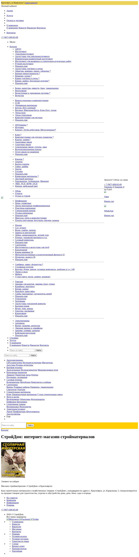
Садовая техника (14, 380)
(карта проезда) (31, 3)
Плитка (34, 375)
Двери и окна (21, 272)
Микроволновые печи (48, 370)
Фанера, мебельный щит (26, 186)
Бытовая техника (14, 367)
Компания (11, 500)
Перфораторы (19, 411)
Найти (38, 350)
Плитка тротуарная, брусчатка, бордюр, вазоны (37, 220)
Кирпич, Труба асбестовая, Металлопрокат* (35, 130)
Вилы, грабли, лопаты (25, 230)
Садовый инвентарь (24, 240)
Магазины (16, 529)
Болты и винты (22, 164)
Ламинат (11, 375)
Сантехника (20, 245)
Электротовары (22, 321)
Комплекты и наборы (41, 382)
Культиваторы (13, 382)
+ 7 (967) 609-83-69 (113, 184)
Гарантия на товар (20, 541)
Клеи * (18, 135)
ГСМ (17, 103)
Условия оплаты (19, 536)
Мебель (18, 274)
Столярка (14, 338)
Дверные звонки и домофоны (28, 328)
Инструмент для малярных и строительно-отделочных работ (43, 61)
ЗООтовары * (21, 125)
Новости (22, 28)
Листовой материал (24, 179)
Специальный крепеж (25, 210)
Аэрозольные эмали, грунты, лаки (31, 147)
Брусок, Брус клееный (25, 108)
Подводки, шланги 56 (25, 257)
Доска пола (20, 113)
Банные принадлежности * (27, 73)
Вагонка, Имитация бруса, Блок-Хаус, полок (35, 110)
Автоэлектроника (15, 360)
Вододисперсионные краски (28, 149)
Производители (19, 548)
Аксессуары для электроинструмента (32, 56)
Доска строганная (23, 115)
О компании (12, 25)
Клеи (9, 394)
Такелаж (19, 281)
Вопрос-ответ (18, 546)
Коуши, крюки (22, 289)
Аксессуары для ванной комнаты (30, 303)
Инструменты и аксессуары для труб (32, 247)
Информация (13, 503)
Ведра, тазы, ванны (24, 308)
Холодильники (13, 370)
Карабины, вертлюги (25, 286)
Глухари (19, 171)
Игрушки (19, 127)
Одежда (18, 193)
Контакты (41, 28)
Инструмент (20, 51)
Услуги (10, 15)
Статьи (15, 544)
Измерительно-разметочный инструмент (34, 59)
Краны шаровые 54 (24, 252)
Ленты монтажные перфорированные (32, 206)
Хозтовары (20, 301)
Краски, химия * (22, 139)
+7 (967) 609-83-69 (9, 37)
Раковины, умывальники (41, 387)
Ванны (10, 387)
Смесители (12, 389)
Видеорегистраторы (32, 362)
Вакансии (31, 28)
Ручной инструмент (24, 64)
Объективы (25, 399)
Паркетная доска (23, 375)
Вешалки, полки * (23, 76)
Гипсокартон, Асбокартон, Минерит (32, 181)
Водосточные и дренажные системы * (32, 93)
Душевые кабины (21, 387)
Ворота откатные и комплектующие (31, 100)
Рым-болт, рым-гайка (25, 291)
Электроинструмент (24, 54)
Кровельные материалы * (27, 176)
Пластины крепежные (25, 208)
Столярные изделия (24, 267)
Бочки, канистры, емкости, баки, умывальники (37, 88)
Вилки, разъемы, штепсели (27, 325)
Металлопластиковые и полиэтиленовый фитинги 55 (40, 254)
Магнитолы (47, 362)
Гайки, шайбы (21, 166)
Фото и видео (13, 397)
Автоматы (20, 323)
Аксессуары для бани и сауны (29, 68)
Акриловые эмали (23, 142)
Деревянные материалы (26, 105)
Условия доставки (20, 539)
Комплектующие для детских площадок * (34, 137)
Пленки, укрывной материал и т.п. (31, 237)
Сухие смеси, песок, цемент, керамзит (32, 277)
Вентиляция (20, 90)
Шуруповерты (33, 411)
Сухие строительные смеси (50, 394)
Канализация (21, 250)
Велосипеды (25, 407)
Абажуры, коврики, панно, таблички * (33, 71)
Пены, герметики (23, 203)
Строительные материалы (19, 392)
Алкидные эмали (23, 144)
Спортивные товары (16, 404)
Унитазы (21, 389)
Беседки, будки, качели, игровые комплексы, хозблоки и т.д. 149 (45, 269)
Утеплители (20, 299)
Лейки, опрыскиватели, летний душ (32, 235)
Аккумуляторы (13, 414)
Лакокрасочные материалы (24, 394)
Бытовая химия (22, 306)
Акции (10, 11)
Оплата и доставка (15, 20)
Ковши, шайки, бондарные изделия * (32, 81)
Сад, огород (20, 228)
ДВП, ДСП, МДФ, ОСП (26, 183)
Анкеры (19, 161)
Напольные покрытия (17, 372)
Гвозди (18, 169)
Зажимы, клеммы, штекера (27, 330)
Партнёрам (17, 551)
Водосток (19, 95)
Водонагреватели (29, 370)
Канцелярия (20, 313)
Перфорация (21, 201)
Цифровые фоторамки (17, 402)
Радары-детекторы (24, 365)
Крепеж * (19, 159)
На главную (12, 498)
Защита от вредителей (25, 232)
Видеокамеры (13, 399)
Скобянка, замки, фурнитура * (29, 264)
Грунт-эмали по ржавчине (27, 152)
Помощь (10, 505)
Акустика (11, 365)
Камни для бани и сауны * (27, 78)
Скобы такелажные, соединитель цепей (33, 294)
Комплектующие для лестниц (28, 117)
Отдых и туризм (22, 196)
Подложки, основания (17, 377)
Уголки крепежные (24, 213)
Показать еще (21, 66)
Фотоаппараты (38, 399)
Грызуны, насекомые (24, 311)
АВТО (18, 49)
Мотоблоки (25, 382)
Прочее (18, 225)
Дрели (9, 411)
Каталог (13, 46)
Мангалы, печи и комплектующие (31, 218)
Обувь (18, 191)
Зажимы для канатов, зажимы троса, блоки (35, 284)
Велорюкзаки (13, 407)
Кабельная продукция (25, 333)
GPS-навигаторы (14, 362)
